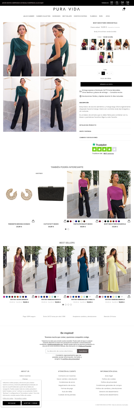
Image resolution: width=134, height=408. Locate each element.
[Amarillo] (50, 297)
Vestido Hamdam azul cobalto (83, 299)
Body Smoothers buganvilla (115, 224)
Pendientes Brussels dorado (19, 224)
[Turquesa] (52, 297)
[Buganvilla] (101, 58)
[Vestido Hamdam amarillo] (115, 270)
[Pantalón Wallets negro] (83, 195)
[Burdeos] (84, 45)
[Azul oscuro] (26, 297)
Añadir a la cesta (106, 84)
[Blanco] (92, 45)
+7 (58, 297)
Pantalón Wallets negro (83, 224)
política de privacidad (71, 359)
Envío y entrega (85, 131)
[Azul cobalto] (7, 297)
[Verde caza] (15, 297)
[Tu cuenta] (119, 9)
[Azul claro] (20, 297)
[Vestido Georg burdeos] (19, 270)
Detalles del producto (87, 125)
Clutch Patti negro (51, 224)
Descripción (84, 103)
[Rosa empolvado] (39, 297)
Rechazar (11, 403)
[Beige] (81, 221)
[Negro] (101, 45)
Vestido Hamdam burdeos (51, 299)
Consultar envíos (116, 92)
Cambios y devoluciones (88, 137)
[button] (22, 3)
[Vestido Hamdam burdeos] (51, 270)
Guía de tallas (105, 78)
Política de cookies (8, 398)
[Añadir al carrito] (33, 221)
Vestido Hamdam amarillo (115, 299)
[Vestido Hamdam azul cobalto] (83, 270)
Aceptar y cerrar (30, 403)
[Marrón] (126, 45)
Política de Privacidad (85, 346)
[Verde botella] (109, 45)
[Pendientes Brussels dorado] (19, 195)
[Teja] (117, 45)
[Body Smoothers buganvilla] (115, 195)
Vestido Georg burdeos (19, 299)
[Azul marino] (109, 58)
